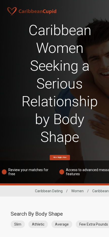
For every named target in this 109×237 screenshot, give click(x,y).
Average (62, 224)
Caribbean (100, 191)
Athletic (38, 224)
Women (77, 191)
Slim (17, 224)
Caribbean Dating (49, 191)
